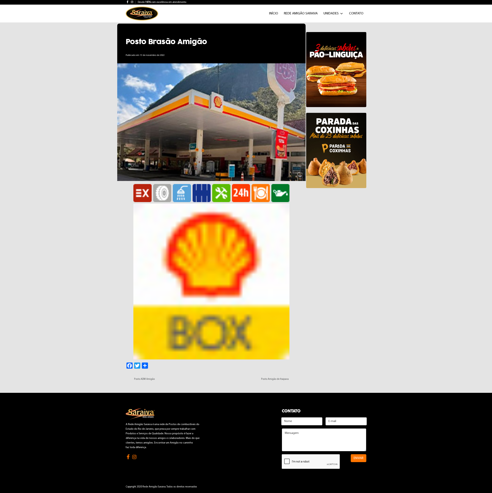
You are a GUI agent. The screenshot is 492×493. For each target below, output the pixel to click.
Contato (356, 13)
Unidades (331, 13)
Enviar (358, 458)
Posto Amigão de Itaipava (275, 379)
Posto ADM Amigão (144, 379)
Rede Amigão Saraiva (301, 13)
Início (273, 13)
